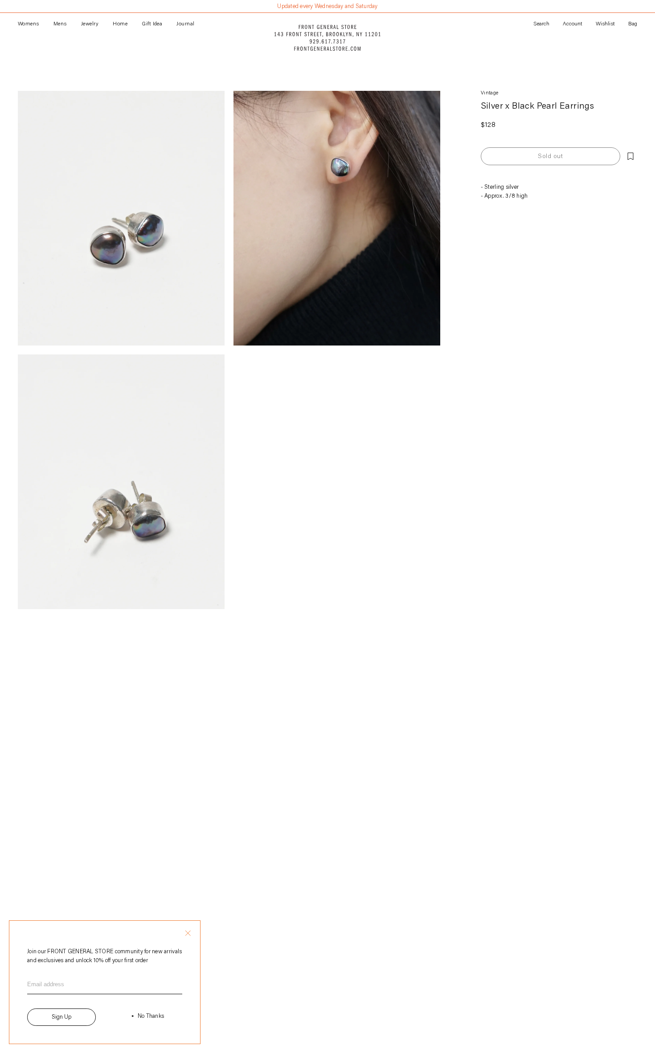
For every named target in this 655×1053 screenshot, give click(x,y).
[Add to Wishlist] (630, 156)
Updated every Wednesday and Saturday (327, 6)
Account (572, 24)
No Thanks (151, 1016)
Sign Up (61, 1017)
